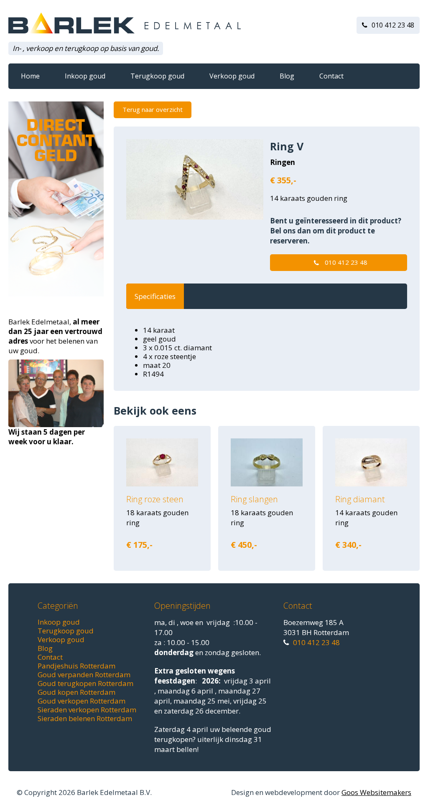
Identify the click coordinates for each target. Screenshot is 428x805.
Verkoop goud (232, 76)
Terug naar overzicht (152, 109)
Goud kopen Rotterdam (76, 692)
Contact (331, 76)
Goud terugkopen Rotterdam (85, 683)
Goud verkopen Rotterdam (81, 701)
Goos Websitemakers (376, 792)
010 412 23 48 (393, 25)
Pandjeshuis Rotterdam (76, 666)
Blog (287, 76)
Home (30, 76)
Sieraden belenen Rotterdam (85, 718)
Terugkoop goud (157, 76)
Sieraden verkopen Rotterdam (87, 709)
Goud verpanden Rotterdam (84, 674)
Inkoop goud (85, 76)
